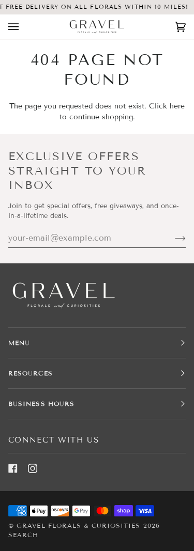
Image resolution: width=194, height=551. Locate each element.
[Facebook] (13, 468)
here (177, 106)
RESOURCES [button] (30, 373)
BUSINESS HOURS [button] (41, 403)
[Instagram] (32, 468)
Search (23, 535)
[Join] (172, 238)
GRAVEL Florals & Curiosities (78, 525)
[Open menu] (23, 26)
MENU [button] (19, 343)
